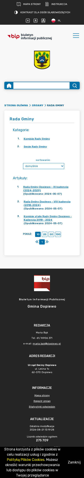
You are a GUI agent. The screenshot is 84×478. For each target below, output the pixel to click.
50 (51, 234)
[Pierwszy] (37, 242)
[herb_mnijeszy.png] (42, 60)
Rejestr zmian (42, 401)
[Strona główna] (9, 85)
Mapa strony (32, 4)
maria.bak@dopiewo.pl (47, 343)
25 (44, 234)
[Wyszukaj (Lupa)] (74, 85)
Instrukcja (59, 4)
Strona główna (16, 105)
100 (58, 234)
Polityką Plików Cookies (25, 460)
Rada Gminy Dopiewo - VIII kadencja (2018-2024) (47, 203)
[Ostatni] (47, 242)
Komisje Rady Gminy (37, 138)
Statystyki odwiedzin (42, 406)
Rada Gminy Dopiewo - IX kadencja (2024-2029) (45, 188)
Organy (37, 105)
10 (38, 234)
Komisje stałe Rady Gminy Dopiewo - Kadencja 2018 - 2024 (48, 218)
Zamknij (74, 462)
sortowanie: (43, 160)
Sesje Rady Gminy (35, 146)
